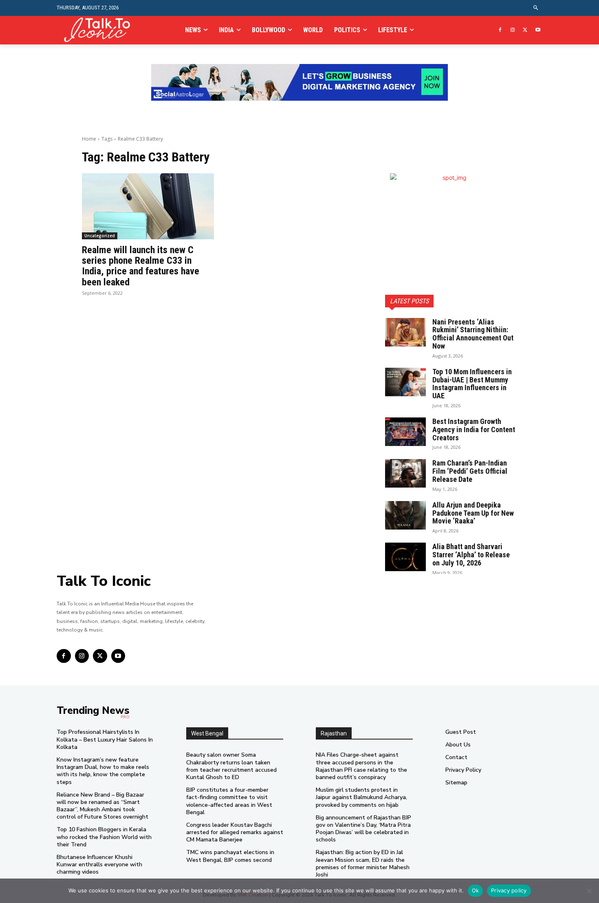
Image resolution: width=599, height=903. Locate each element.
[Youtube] (537, 30)
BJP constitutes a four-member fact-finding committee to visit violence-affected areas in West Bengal (229, 801)
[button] (536, 8)
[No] (589, 891)
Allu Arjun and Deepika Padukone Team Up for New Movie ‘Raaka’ (473, 513)
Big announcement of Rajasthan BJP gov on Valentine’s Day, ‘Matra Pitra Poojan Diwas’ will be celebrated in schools (363, 829)
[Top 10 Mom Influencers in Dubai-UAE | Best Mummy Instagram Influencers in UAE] (405, 382)
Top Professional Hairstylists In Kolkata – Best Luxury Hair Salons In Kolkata (105, 739)
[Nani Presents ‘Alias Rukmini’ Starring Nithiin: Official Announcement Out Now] (405, 332)
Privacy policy (509, 890)
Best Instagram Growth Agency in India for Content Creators (473, 429)
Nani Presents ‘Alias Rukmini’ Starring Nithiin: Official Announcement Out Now (472, 334)
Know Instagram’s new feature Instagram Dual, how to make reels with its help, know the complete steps (103, 771)
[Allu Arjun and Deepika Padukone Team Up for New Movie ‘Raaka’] (405, 515)
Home (89, 138)
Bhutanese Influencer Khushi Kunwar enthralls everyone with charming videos (99, 864)
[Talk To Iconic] (100, 30)
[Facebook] (500, 30)
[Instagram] (513, 30)
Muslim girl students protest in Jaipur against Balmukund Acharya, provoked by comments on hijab (361, 797)
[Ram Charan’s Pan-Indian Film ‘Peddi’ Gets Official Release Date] (405, 473)
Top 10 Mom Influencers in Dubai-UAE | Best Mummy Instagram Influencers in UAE (472, 383)
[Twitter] (525, 30)
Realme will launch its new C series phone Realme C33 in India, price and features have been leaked (140, 266)
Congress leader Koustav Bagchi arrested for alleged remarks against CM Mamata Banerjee (234, 832)
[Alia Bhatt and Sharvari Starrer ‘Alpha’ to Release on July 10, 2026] (405, 557)
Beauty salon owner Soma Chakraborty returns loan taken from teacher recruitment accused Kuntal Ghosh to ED (231, 766)
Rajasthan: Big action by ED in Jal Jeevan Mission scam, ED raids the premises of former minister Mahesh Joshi (363, 863)
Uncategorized (99, 235)
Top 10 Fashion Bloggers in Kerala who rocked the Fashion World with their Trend (104, 837)
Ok (475, 890)
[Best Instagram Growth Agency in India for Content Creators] (405, 431)
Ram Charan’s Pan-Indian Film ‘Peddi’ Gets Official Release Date (469, 471)
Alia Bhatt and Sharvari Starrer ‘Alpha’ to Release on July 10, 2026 (471, 554)
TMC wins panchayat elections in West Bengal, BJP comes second (230, 855)
